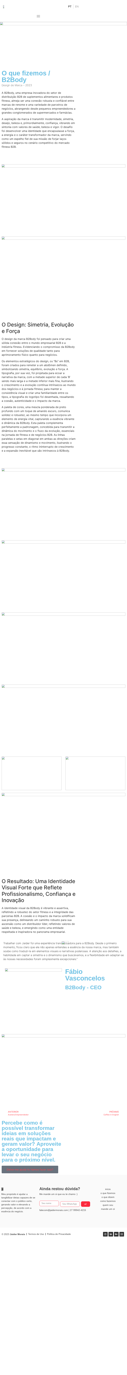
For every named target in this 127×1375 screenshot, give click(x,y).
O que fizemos (108, 1193)
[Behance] (116, 1234)
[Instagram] (105, 1234)
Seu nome (45, 1198)
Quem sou (108, 1205)
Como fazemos (108, 1201)
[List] (121, 1234)
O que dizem (108, 1197)
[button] (38, 16)
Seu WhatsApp (69, 1197)
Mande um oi (108, 1209)
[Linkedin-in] (110, 1234)
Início (108, 1189)
